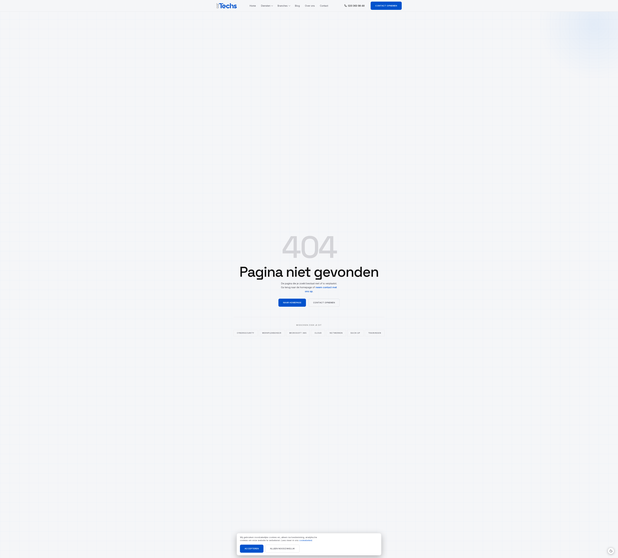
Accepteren (252, 548)
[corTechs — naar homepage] (226, 6)
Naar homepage (292, 302)
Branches (283, 5)
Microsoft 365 (298, 333)
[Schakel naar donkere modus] (611, 551)
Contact (324, 5)
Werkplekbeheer (271, 333)
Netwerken (336, 333)
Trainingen (374, 333)
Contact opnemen (386, 5)
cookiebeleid (305, 540)
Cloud (318, 333)
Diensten (265, 5)
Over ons (310, 5)
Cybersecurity (245, 333)
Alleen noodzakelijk (282, 548)
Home (253, 5)
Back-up (355, 333)
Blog (297, 5)
